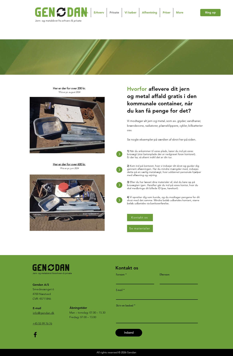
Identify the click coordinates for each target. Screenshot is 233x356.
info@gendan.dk (43, 313)
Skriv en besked (124, 305)
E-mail (119, 290)
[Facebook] (35, 334)
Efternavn (164, 274)
